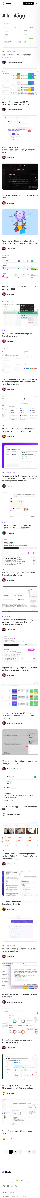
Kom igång (28, 3)
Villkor (24, 1196)
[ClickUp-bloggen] (7, 3)
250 (29, 1152)
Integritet (15, 1196)
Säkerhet (6, 1196)
